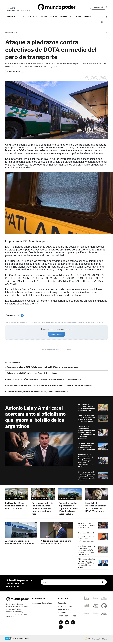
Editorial (78, 17)
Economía (44, 17)
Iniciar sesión (56, 334)
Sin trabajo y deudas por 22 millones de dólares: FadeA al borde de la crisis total (86, 447)
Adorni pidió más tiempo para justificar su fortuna (56, 542)
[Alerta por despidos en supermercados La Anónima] (21, 530)
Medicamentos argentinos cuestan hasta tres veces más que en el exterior (86, 407)
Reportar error (64, 609)
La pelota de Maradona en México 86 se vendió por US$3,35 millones (95, 507)
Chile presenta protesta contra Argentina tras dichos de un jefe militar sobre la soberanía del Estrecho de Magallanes (86, 432)
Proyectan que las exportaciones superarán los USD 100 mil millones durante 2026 (68, 508)
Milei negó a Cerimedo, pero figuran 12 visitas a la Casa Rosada (86, 525)
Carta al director (65, 606)
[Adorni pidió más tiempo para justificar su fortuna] (56, 530)
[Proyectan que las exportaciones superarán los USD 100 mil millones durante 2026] (70, 494)
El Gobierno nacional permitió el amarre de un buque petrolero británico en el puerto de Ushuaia (86, 476)
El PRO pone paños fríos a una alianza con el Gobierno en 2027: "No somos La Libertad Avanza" (86, 563)
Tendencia (63, 17)
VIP (37, 17)
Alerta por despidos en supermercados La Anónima (19, 542)
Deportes (22, 17)
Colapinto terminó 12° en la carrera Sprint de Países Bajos (32, 373)
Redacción (62, 603)
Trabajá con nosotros (67, 616)
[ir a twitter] (61, 622)
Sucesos (87, 17)
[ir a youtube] (67, 622)
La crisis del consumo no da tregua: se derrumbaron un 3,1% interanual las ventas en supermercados (87, 550)
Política (53, 17)
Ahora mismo (11, 17)
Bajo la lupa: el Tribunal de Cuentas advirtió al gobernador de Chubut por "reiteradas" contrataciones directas (86, 537)
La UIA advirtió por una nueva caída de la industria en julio (16, 506)
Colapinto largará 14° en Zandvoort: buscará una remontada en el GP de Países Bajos (44, 379)
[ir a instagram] (73, 622)
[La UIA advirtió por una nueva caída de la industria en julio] (16, 494)
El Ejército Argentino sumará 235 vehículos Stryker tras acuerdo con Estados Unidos (86, 418)
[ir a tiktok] (61, 627)
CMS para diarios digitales (99, 639)
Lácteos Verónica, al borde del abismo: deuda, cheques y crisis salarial (37, 392)
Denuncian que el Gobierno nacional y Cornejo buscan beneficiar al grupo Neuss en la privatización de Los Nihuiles (86, 461)
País (71, 17)
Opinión (31, 17)
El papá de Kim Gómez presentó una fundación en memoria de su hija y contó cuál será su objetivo (49, 385)
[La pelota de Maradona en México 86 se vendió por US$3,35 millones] (96, 494)
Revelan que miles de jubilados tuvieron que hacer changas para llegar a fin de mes (42, 508)
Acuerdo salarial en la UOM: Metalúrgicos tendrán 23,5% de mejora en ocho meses (42, 367)
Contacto (62, 612)
